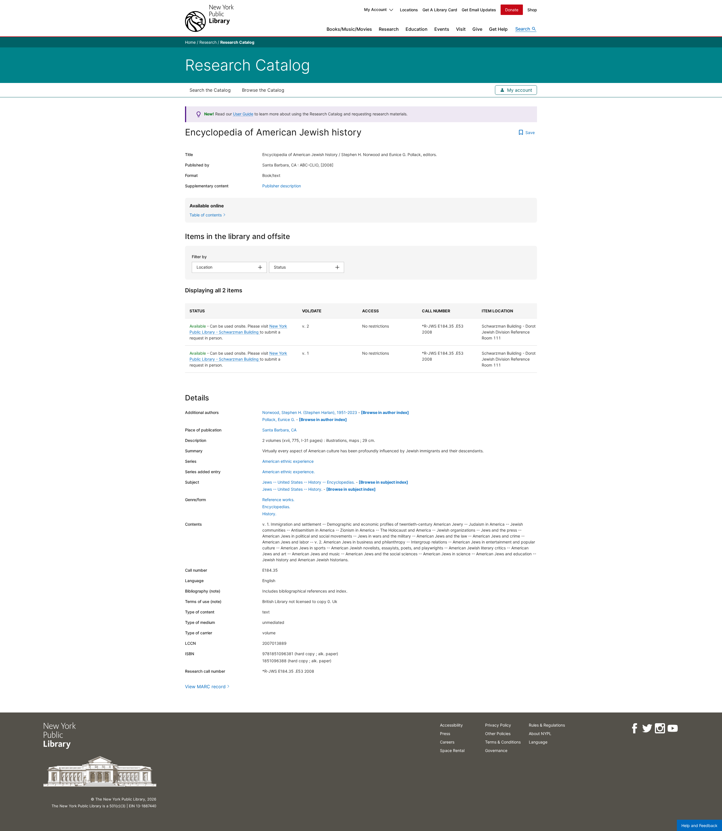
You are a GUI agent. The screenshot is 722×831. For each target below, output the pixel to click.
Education (417, 29)
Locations (409, 9)
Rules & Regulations (547, 725)
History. (269, 513)
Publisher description (281, 185)
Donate (511, 9)
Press (445, 733)
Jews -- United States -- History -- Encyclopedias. (308, 482)
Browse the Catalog (263, 90)
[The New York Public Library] (209, 18)
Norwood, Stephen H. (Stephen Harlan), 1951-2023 (309, 412)
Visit (461, 29)
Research (389, 29)
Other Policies (497, 733)
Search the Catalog (210, 90)
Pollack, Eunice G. (278, 419)
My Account (375, 9)
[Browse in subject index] (383, 482)
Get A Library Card (439, 9)
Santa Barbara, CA (279, 429)
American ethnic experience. (288, 471)
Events (441, 29)
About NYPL (540, 733)
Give (477, 29)
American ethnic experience (288, 461)
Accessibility (451, 725)
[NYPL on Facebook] (634, 728)
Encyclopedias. (276, 506)
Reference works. (278, 499)
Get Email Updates (479, 9)
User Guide (243, 113)
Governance (496, 750)
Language (538, 742)
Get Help (498, 29)
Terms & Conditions (503, 742)
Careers (447, 742)
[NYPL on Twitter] (647, 728)
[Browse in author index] (385, 412)
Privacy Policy (498, 725)
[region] (361, 338)
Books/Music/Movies (349, 29)
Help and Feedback (699, 825)
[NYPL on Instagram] (659, 728)
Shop (532, 9)
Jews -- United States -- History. (292, 489)
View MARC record (205, 686)
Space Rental (452, 750)
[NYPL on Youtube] (672, 728)
